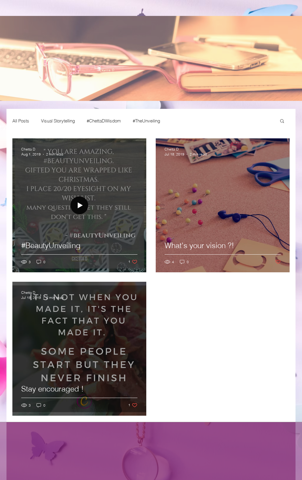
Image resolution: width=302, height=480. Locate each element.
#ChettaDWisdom (104, 121)
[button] (282, 121)
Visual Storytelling (58, 121)
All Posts (20, 121)
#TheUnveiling (146, 121)
